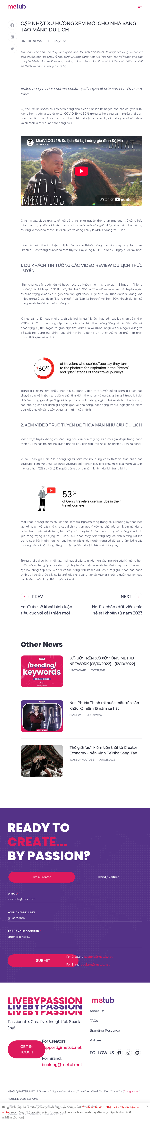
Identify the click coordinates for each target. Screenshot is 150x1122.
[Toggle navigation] (140, 6)
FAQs (94, 1021)
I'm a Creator (42, 877)
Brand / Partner (108, 877)
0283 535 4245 (29, 1098)
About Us (97, 1011)
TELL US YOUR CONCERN (23, 931)
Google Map (131, 1091)
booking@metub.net (95, 964)
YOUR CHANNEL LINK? (22, 912)
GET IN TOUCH (26, 1049)
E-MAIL (12, 893)
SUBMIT (43, 960)
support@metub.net (98, 956)
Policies (95, 1040)
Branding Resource (105, 1030)
